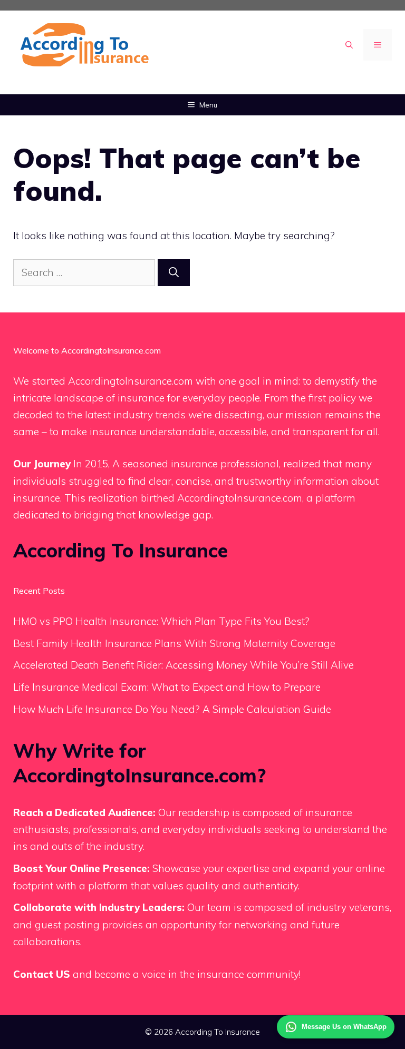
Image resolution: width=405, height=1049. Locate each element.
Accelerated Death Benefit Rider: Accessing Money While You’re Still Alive (183, 665)
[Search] (174, 272)
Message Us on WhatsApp (344, 1027)
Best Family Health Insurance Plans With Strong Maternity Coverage (174, 643)
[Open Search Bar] (349, 45)
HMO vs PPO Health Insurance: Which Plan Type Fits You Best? (161, 621)
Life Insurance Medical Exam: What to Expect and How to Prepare (167, 687)
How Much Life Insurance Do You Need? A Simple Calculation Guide (172, 709)
